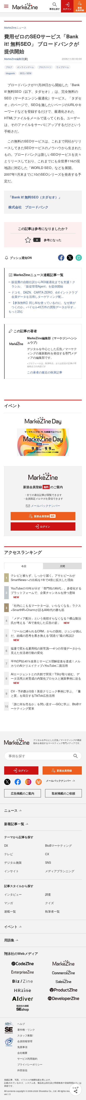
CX (47, 854)
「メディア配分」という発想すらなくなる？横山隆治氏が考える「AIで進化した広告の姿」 (46, 620)
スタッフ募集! (25, 1035)
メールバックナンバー (45, 506)
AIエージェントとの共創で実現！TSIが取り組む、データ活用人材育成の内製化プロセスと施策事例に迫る (46, 676)
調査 (48, 894)
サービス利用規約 (27, 1058)
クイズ (49, 903)
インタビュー (13, 894)
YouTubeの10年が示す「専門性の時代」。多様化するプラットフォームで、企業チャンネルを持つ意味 (46, 590)
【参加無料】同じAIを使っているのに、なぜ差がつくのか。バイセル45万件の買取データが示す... (43, 305)
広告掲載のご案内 (22, 793)
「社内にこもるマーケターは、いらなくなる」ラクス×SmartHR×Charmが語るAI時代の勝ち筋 (46, 607)
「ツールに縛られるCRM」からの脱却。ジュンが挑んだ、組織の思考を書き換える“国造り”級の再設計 (46, 633)
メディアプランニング (59, 871)
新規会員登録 (44, 516)
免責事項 (22, 1047)
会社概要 (22, 1052)
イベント (11, 926)
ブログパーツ (45, 67)
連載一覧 (10, 911)
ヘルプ (21, 1023)
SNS (48, 862)
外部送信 (22, 1070)
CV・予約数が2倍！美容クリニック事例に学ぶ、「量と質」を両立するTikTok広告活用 (46, 693)
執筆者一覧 (52, 911)
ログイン (45, 526)
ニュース (11, 810)
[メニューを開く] (6, 6)
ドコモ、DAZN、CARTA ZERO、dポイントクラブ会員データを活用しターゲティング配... (44, 294)
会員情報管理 (24, 1041)
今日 (23, 566)
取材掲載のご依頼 (63, 793)
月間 (62, 566)
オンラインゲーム (25, 67)
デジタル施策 (13, 862)
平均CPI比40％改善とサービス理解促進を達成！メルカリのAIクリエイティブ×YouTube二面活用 (45, 663)
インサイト (11, 871)
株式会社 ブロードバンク (28, 207)
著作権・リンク (26, 1029)
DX (6, 845)
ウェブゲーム (62, 67)
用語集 (9, 940)
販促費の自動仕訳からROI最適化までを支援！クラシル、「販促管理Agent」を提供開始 (43, 284)
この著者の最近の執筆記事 (44, 372)
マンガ (8, 903)
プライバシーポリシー (29, 1064)
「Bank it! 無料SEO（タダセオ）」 (35, 197)
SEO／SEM (25, 73)
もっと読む (16, 311)
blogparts (10, 73)
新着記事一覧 (14, 823)
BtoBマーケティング (58, 845)
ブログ (9, 67)
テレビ (8, 854)
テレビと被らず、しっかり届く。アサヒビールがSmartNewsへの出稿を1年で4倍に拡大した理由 (43, 577)
